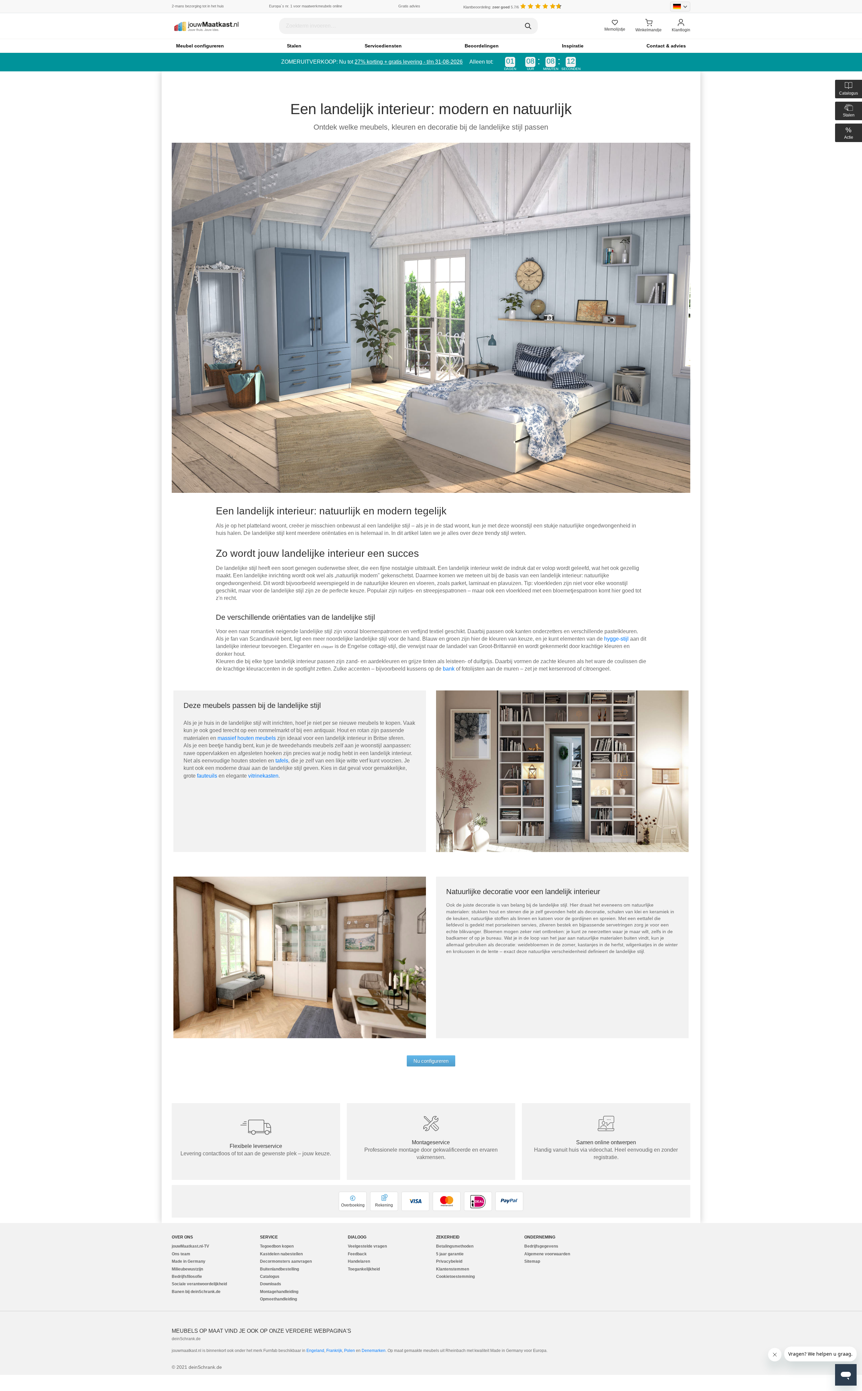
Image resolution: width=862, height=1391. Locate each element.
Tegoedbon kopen (277, 1246)
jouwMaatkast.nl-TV (190, 1246)
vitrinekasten (263, 776)
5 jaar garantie (450, 1254)
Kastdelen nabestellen (281, 1254)
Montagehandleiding (279, 1291)
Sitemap (532, 1261)
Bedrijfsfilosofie (187, 1276)
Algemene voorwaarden (547, 1254)
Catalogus (269, 1276)
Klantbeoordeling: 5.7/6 (491, 7)
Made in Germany (188, 1261)
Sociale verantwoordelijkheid (199, 1284)
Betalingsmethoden (454, 1246)
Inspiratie (573, 45)
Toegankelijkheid (364, 1269)
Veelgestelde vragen (367, 1246)
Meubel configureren (200, 45)
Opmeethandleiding (278, 1299)
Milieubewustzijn (187, 1269)
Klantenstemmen (452, 1269)
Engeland (315, 1350)
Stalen (294, 45)
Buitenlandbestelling (279, 1269)
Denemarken (374, 1350)
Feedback (357, 1254)
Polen (349, 1350)
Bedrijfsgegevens (541, 1246)
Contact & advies (666, 45)
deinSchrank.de (186, 1338)
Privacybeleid (449, 1261)
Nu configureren (431, 1061)
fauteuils (208, 776)
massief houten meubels (247, 738)
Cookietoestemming (455, 1276)
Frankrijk (334, 1350)
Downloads (270, 1284)
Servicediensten (383, 45)
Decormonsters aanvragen (286, 1261)
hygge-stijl (617, 639)
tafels (281, 761)
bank (449, 669)
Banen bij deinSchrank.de (196, 1291)
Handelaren (359, 1261)
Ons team (181, 1254)
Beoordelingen (482, 45)
